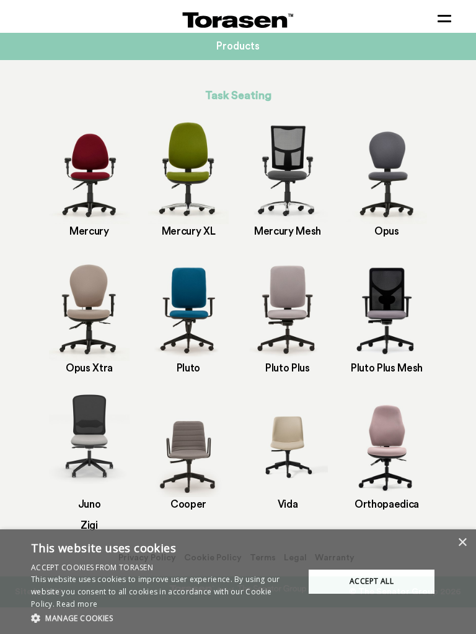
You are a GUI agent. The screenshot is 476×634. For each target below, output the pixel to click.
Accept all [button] (372, 581)
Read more (76, 604)
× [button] (462, 542)
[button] (163, 617)
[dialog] (238, 581)
